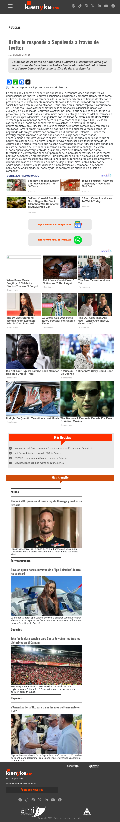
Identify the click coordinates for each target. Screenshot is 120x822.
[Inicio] (42, 6)
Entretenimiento (20, 561)
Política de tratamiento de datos (21, 783)
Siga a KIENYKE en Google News (55, 224)
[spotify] (73, 6)
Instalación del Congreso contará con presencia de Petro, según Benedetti (53, 448)
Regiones (16, 698)
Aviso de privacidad (15, 778)
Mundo (15, 492)
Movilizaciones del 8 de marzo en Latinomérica (39, 462)
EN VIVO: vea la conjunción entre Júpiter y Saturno (41, 458)
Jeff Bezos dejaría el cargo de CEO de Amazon (38, 453)
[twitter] (93, 6)
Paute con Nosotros (32, 790)
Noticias (14, 28)
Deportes (16, 629)
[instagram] (86, 6)
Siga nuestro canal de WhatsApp (55, 239)
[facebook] (113, 6)
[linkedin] (99, 6)
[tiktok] (80, 6)
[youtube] (106, 6)
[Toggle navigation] (10, 6)
